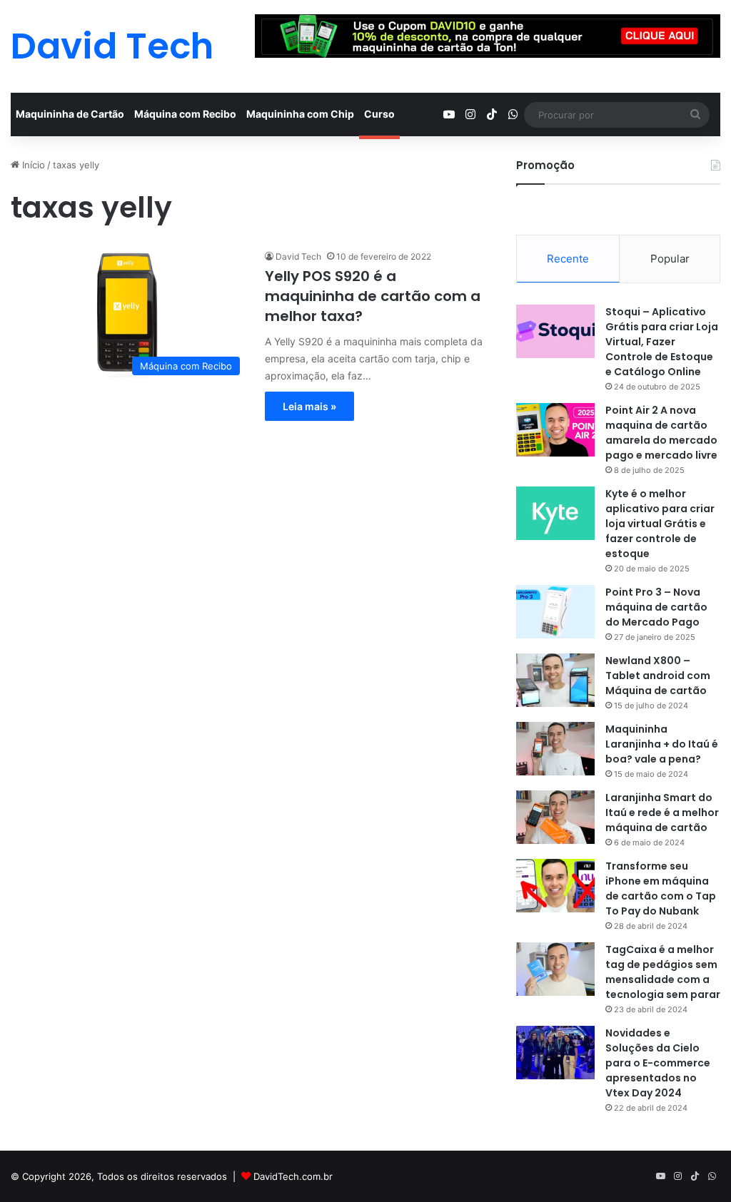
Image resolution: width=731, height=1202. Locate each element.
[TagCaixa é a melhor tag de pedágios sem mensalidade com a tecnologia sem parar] (555, 969)
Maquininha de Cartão (70, 114)
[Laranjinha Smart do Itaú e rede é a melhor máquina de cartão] (555, 817)
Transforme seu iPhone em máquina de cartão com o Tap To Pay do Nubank (660, 888)
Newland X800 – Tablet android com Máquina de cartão (657, 675)
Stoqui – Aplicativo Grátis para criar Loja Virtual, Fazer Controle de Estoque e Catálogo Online (661, 342)
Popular (670, 258)
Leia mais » (309, 406)
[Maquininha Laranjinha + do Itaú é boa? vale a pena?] (555, 748)
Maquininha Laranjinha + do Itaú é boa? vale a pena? (661, 744)
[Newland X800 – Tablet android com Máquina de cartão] (555, 680)
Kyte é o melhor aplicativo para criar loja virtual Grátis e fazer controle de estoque (660, 524)
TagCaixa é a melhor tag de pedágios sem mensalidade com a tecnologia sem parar (662, 972)
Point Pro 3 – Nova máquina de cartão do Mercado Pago (656, 607)
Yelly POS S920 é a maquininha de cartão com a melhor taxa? (372, 296)
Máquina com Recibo (185, 114)
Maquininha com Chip (300, 114)
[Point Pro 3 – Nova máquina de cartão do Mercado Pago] (555, 611)
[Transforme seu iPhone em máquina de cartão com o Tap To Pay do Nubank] (555, 885)
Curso (379, 114)
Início (32, 164)
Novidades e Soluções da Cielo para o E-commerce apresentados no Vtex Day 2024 (657, 1063)
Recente (568, 258)
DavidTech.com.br (293, 1176)
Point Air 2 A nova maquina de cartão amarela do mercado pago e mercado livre (661, 432)
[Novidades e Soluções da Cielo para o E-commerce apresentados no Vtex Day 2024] (555, 1052)
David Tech (298, 256)
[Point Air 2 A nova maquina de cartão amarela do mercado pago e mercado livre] (555, 430)
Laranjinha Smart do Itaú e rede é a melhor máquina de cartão (662, 812)
